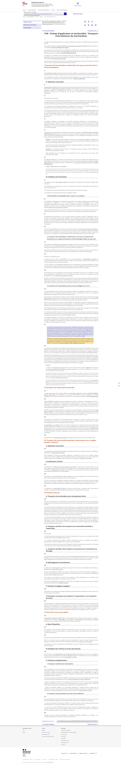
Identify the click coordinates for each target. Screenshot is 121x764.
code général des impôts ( (75, 46)
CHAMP (41, 16)
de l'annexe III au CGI (57, 369)
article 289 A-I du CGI (70, 657)
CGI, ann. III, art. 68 (85, 641)
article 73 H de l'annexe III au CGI (62, 244)
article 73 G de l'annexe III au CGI (60, 88)
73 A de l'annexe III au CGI (59, 207)
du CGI (61, 367)
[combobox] (44, 14)
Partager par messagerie (95, 25)
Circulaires (63, 734)
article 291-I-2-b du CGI (57, 470)
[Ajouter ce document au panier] (88, 21)
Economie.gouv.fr (64, 740)
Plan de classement (32, 10)
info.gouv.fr (64, 753)
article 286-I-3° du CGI (89, 259)
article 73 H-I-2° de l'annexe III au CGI (64, 467)
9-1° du (66, 46)
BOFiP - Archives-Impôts (62, 10)
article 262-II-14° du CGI (51, 401)
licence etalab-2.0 (48, 762)
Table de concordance (46, 732)
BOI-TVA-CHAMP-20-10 (79, 78)
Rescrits (53, 10)
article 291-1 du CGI (74, 393)
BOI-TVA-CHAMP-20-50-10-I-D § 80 (60, 47)
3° (89, 690)
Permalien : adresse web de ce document (92, 21)
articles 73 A (49, 369)
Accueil (24, 10)
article (50, 207)
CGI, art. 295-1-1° (85, 679)
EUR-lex (62, 738)
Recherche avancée (77, 13)
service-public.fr (73, 753)
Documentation (45, 734)
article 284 (55, 367)
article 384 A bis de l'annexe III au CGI (65, 654)
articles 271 (54, 377)
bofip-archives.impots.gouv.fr (47, 736)
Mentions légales (38, 759)
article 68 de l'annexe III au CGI (53, 618)
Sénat (62, 744)
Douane (62, 736)
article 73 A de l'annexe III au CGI (87, 229)
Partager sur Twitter (88, 25)
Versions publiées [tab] (27, 27)
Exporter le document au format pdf (85, 21)
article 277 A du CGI (85, 458)
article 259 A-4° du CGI (69, 51)
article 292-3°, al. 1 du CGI (51, 425)
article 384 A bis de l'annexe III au (84, 619)
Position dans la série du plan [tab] (30, 25)
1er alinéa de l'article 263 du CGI (82, 162)
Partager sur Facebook (85, 25)
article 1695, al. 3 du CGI (65, 619)
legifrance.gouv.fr (83, 753)
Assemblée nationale (65, 730)
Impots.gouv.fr (64, 742)
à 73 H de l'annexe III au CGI (68, 369)
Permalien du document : (48, 721)
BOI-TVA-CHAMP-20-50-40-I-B (68, 53)
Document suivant (92, 30)
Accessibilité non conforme (28, 759)
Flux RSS (43, 730)
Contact (24, 732)
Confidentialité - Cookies (53, 759)
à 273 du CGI (63, 377)
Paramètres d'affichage (65, 759)
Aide (23, 730)
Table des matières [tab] (28, 22)
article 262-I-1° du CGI (50, 73)
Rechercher (65, 14)
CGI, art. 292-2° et (83, 690)
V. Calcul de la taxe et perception (32, 15)
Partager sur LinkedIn (92, 25)
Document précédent (48, 30)
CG (83, 46)
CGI (96, 619)
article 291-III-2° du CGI (57, 452)
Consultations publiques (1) (44, 10)
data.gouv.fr (92, 753)
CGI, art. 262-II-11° (73, 679)
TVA (37, 16)
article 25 (60, 46)
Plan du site (45, 759)
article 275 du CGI (87, 381)
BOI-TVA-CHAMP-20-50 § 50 (58, 58)
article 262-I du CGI (60, 182)
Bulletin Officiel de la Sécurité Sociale (68, 732)
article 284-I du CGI (59, 488)
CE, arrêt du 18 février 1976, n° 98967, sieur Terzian (71, 343)
